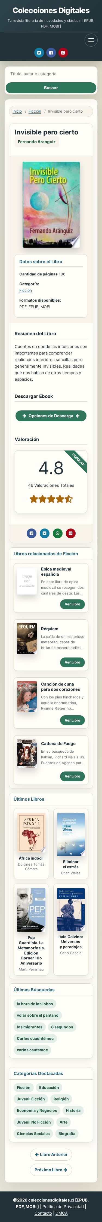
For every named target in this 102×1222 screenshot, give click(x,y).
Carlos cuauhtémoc (35, 1038)
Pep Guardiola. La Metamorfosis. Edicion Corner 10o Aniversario (31, 950)
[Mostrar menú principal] (91, 40)
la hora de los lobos (35, 1003)
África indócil (31, 858)
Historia (73, 1110)
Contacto (43, 1213)
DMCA (61, 1213)
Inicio (17, 111)
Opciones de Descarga (51, 415)
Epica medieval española (56, 571)
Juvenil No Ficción (34, 1122)
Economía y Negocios (37, 1110)
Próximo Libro (48, 1169)
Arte (63, 1122)
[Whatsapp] (58, 533)
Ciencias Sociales (33, 1133)
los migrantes (29, 1027)
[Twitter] (39, 53)
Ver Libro (72, 604)
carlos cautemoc (32, 1049)
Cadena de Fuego (58, 743)
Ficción (35, 111)
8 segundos (62, 1027)
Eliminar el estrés (71, 864)
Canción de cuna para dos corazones (60, 686)
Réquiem (49, 628)
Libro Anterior (53, 1154)
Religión (61, 1099)
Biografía (66, 1133)
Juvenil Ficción (31, 1099)
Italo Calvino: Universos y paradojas (70, 941)
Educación (49, 1087)
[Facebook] (51, 53)
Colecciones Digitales (51, 10)
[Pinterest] (63, 53)
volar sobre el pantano (37, 1015)
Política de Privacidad (63, 1206)
